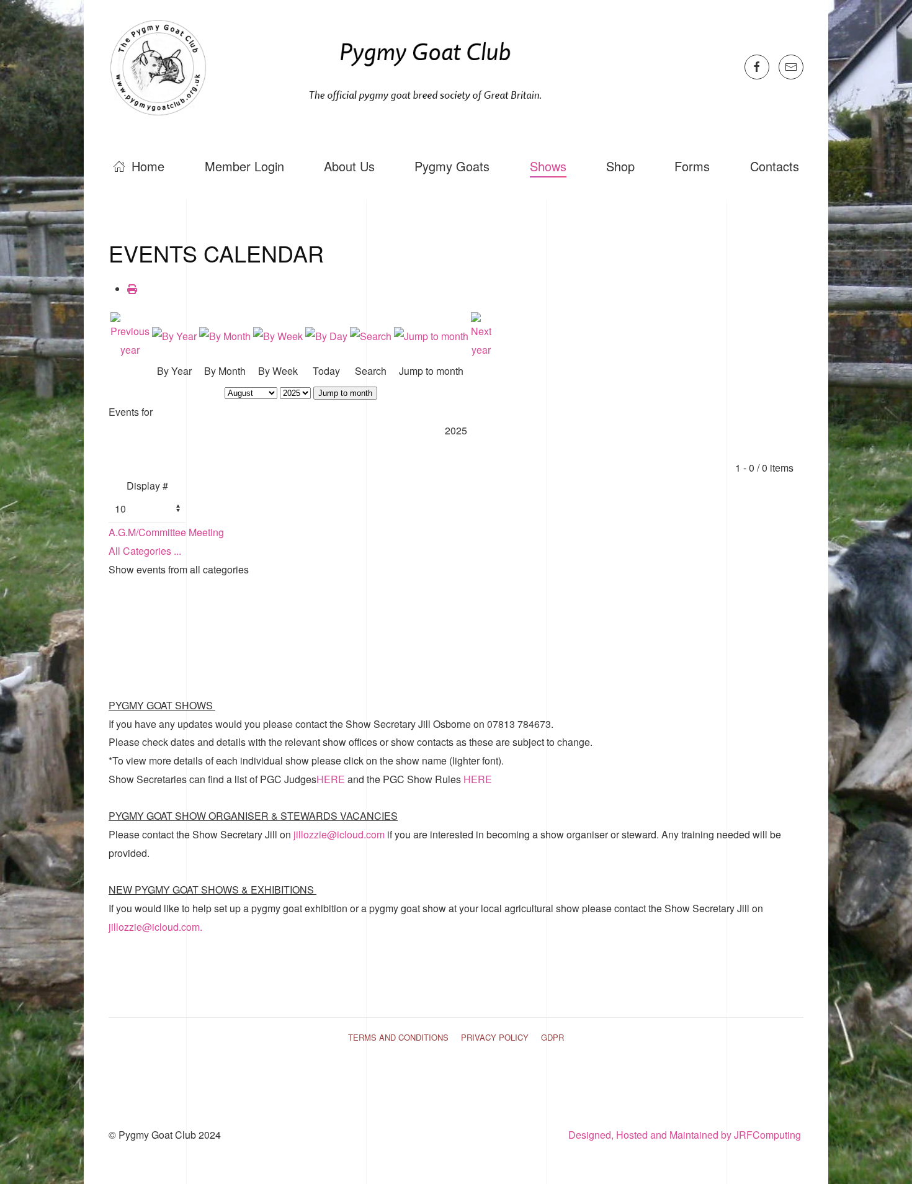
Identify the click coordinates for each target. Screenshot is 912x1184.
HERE (331, 779)
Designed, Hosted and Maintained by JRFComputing (685, 1135)
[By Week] (278, 335)
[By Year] (174, 335)
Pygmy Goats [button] (452, 166)
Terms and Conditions (398, 1037)
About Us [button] (349, 166)
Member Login (244, 166)
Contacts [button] (774, 166)
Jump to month (345, 393)
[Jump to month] (431, 335)
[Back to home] (333, 66)
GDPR (552, 1037)
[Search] (370, 335)
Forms (692, 166)
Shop (620, 166)
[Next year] (481, 334)
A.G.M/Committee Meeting (166, 532)
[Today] (326, 335)
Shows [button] (548, 166)
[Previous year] (130, 334)
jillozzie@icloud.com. (155, 927)
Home (148, 166)
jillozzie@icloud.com (339, 834)
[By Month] (225, 335)
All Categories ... (145, 551)
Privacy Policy (495, 1037)
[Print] (132, 289)
